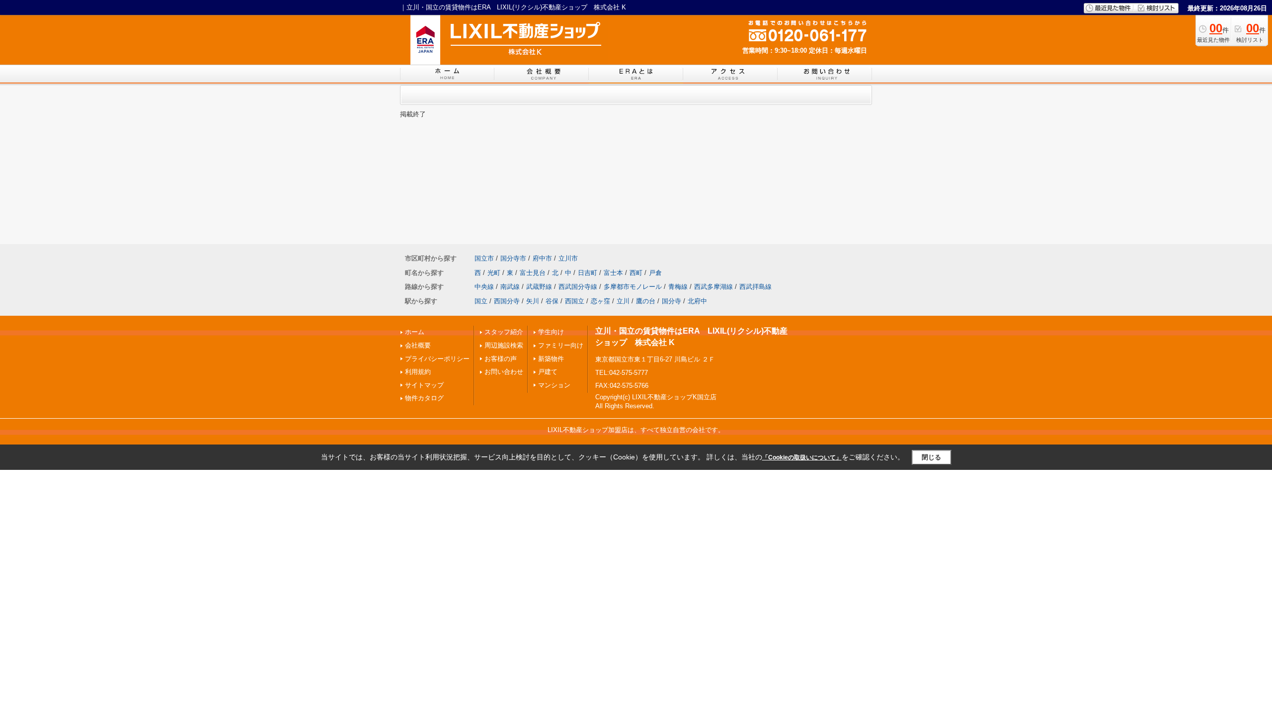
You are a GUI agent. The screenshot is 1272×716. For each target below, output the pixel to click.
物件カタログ (424, 398)
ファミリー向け (560, 345)
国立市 (484, 258)
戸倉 (655, 272)
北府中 (697, 301)
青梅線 (678, 286)
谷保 (552, 301)
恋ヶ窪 (600, 301)
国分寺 (671, 301)
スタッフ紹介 (503, 332)
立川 (623, 301)
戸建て (547, 371)
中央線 (484, 286)
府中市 (542, 258)
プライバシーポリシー (437, 358)
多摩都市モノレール (633, 286)
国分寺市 (513, 258)
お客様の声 (500, 358)
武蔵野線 (539, 286)
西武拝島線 (755, 286)
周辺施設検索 (503, 345)
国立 (481, 301)
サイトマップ (424, 385)
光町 (493, 272)
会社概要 (418, 345)
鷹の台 (645, 301)
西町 (636, 272)
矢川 (532, 301)
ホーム (414, 332)
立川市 (568, 258)
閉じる (931, 457)
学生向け (551, 332)
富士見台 (533, 272)
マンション (554, 385)
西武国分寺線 (577, 286)
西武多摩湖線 (713, 286)
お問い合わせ (503, 371)
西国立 (574, 301)
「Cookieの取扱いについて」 (802, 457)
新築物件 (551, 358)
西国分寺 (507, 301)
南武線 (510, 286)
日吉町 (587, 272)
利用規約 (418, 371)
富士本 (613, 272)
